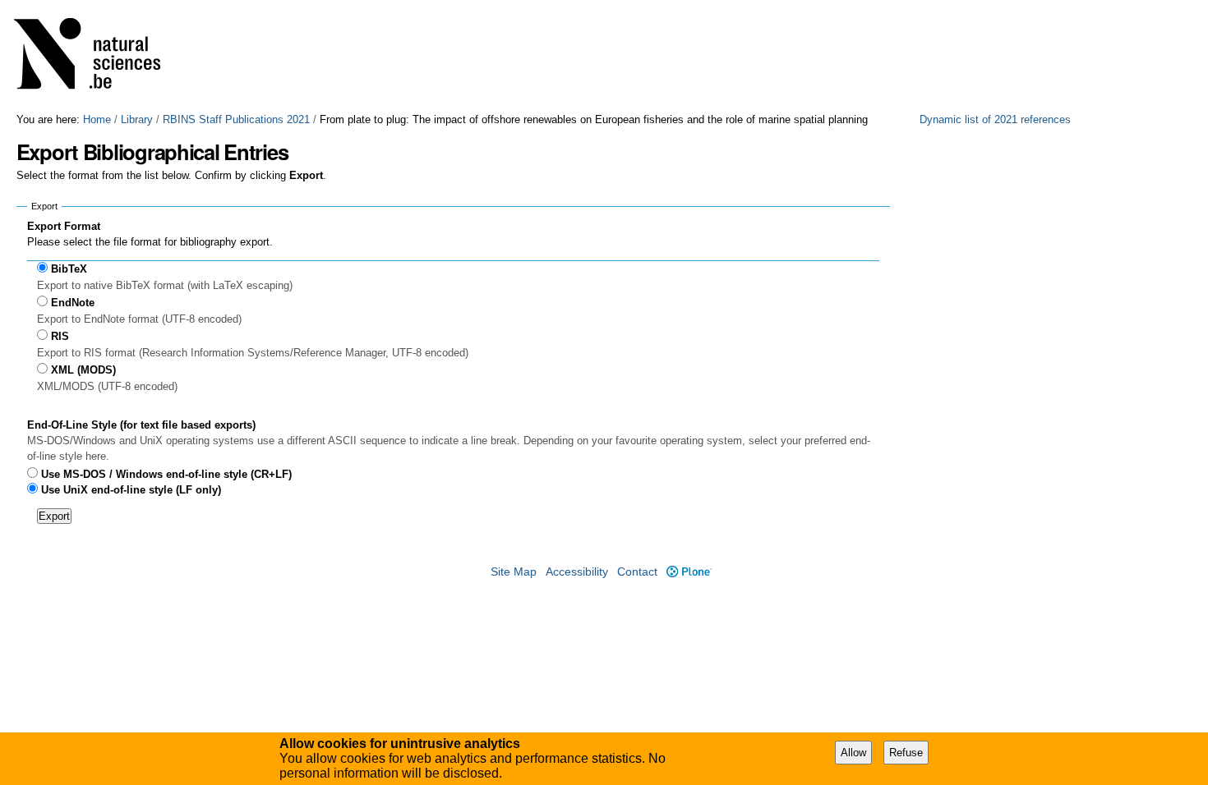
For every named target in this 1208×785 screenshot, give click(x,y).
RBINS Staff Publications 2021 (236, 119)
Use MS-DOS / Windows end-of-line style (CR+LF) (166, 474)
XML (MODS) (83, 370)
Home (97, 119)
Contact (637, 572)
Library (137, 119)
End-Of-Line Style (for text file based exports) (141, 425)
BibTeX (69, 269)
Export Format (63, 226)
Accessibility (577, 572)
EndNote (73, 302)
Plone (688, 572)
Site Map (514, 572)
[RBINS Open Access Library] (98, 56)
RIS (60, 336)
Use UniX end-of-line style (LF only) (131, 490)
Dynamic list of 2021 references (995, 119)
